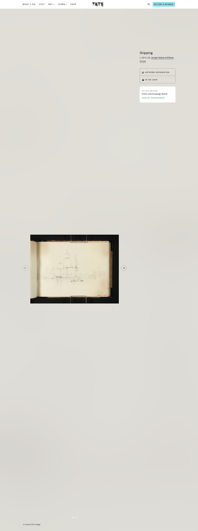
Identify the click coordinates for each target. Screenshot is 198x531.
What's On (28, 4)
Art (50, 4)
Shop (73, 4)
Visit (42, 4)
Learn (61, 4)
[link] (31, 524)
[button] (148, 4)
